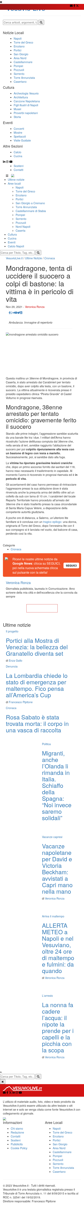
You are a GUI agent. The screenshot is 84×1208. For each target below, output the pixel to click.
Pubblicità (17, 1144)
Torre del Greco (25, 191)
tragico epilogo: (52, 522)
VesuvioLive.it (14, 258)
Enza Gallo (15, 660)
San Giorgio (60, 1144)
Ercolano (21, 195)
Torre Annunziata (26, 207)
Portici (19, 199)
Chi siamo (17, 1128)
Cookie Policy (19, 1148)
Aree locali (14, 183)
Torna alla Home (42, 608)
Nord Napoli (23, 227)
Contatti (18, 170)
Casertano (59, 1172)
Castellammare (62, 1152)
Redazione (17, 1132)
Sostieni (18, 166)
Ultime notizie (16, 179)
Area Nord (59, 1148)
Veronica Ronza (35, 307)
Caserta (20, 230)
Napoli (19, 187)
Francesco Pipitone (21, 702)
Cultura (12, 234)
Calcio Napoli (16, 246)
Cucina (12, 238)
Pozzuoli (21, 223)
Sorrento (21, 219)
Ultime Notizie (33, 258)
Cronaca (49, 258)
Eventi (11, 242)
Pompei (20, 215)
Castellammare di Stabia (31, 211)
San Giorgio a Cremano (30, 203)
